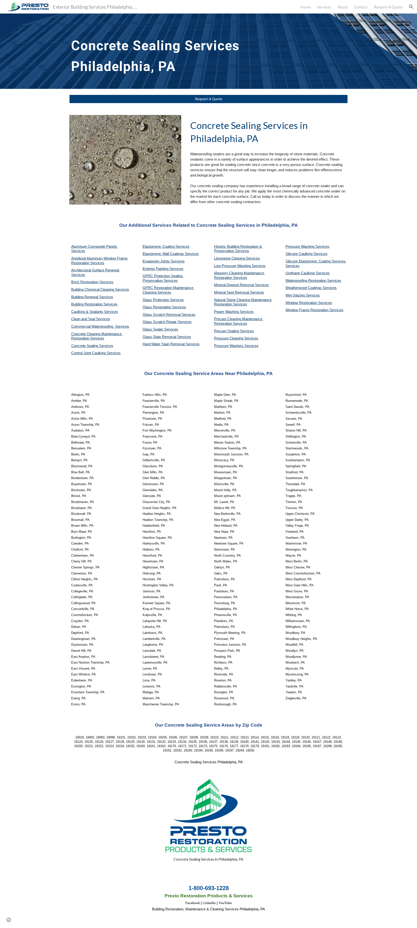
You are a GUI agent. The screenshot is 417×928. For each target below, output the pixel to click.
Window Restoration (301, 303)
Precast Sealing (227, 331)
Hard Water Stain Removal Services (171, 344)
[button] (411, 7)
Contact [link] (361, 7)
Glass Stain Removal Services (167, 337)
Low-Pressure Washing (233, 266)
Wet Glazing (295, 295)
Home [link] (305, 7)
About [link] (343, 7)
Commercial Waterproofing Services (100, 326)
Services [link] (324, 7)
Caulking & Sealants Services (94, 312)
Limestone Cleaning (229, 258)
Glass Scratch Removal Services (169, 315)
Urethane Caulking (300, 273)
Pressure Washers (229, 346)
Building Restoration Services (94, 304)
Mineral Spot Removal (232, 292)
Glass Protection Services (163, 300)
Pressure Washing (300, 246)
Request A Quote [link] (388, 7)
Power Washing (227, 312)
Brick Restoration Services (92, 282)
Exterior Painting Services (163, 269)
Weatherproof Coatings (304, 288)
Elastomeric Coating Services (166, 246)
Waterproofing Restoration (306, 281)
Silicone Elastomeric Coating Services (315, 261)
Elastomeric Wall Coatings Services (171, 254)
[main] (196, 51)
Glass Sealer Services (160, 329)
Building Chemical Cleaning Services (100, 289)
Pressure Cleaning (229, 338)
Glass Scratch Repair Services (167, 322)
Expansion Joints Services (164, 261)
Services (253, 258)
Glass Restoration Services (164, 307)
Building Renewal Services (92, 297)
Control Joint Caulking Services (96, 353)
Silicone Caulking (299, 254)
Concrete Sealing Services (92, 346)
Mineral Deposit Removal (234, 285)
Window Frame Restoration (307, 310)
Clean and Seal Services (90, 319)
